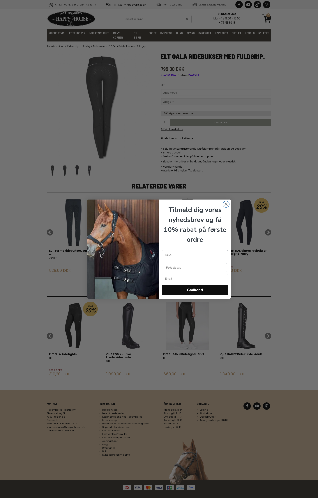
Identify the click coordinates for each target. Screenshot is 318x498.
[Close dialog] (226, 204)
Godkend (195, 289)
